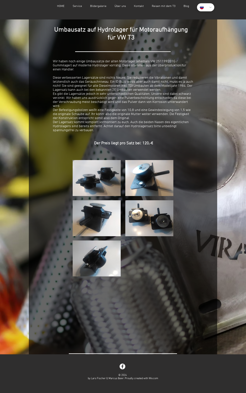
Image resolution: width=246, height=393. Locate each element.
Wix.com (153, 378)
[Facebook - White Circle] (122, 366)
